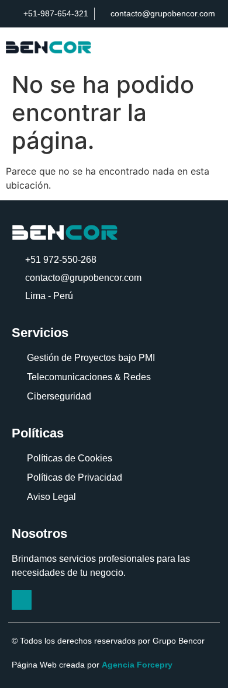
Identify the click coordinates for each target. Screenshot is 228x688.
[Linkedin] (22, 600)
